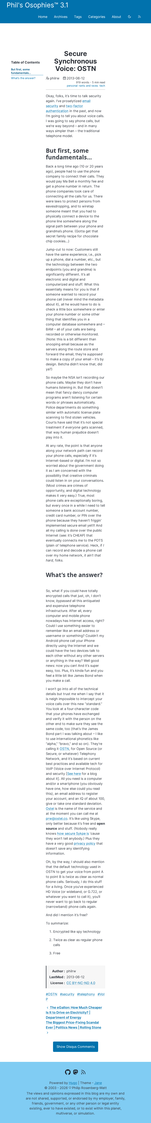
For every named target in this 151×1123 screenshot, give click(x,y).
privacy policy (84, 843)
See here (74, 774)
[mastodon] (75, 1073)
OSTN (64, 749)
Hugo (73, 1083)
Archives (60, 17)
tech (102, 85)
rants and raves (88, 85)
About (116, 17)
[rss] (139, 16)
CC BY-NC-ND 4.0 (80, 983)
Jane (98, 1083)
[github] (67, 1073)
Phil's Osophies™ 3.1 (38, 5)
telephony (87, 994)
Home (42, 17)
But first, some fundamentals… (21, 71)
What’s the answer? (23, 78)
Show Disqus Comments (76, 1047)
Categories (96, 17)
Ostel (50, 808)
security (68, 994)
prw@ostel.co (56, 818)
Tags (78, 17)
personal (72, 85)
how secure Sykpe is (73, 833)
